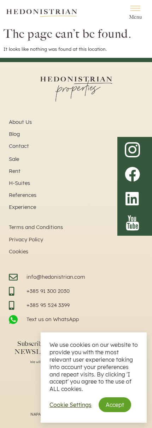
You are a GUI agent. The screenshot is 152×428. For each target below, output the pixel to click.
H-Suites (19, 183)
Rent (15, 171)
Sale (14, 159)
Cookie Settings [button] (70, 405)
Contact (19, 146)
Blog (14, 134)
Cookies (18, 251)
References (22, 195)
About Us (20, 122)
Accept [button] (115, 404)
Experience (22, 207)
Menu (135, 17)
